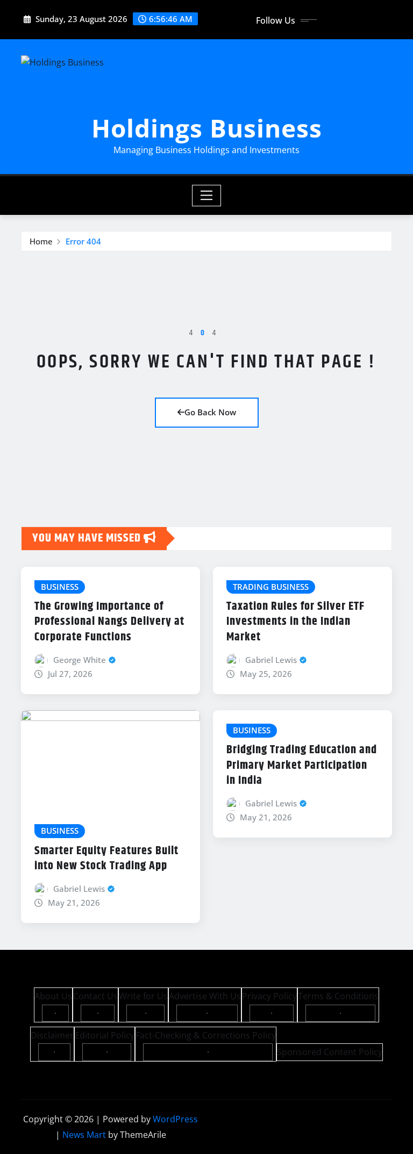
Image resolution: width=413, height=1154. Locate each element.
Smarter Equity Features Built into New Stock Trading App (106, 859)
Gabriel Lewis (271, 659)
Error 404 (83, 241)
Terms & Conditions (338, 996)
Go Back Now (210, 412)
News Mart (84, 1135)
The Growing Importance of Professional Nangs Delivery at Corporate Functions (109, 621)
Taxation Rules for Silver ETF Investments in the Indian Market (295, 621)
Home (41, 241)
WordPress (175, 1119)
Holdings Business (206, 128)
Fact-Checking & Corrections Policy (206, 1035)
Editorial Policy (104, 1035)
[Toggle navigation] (207, 195)
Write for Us (143, 996)
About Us (53, 996)
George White (79, 659)
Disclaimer (52, 1035)
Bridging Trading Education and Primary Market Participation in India (301, 765)
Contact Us (95, 996)
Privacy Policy (269, 996)
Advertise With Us (205, 996)
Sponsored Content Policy (329, 1052)
